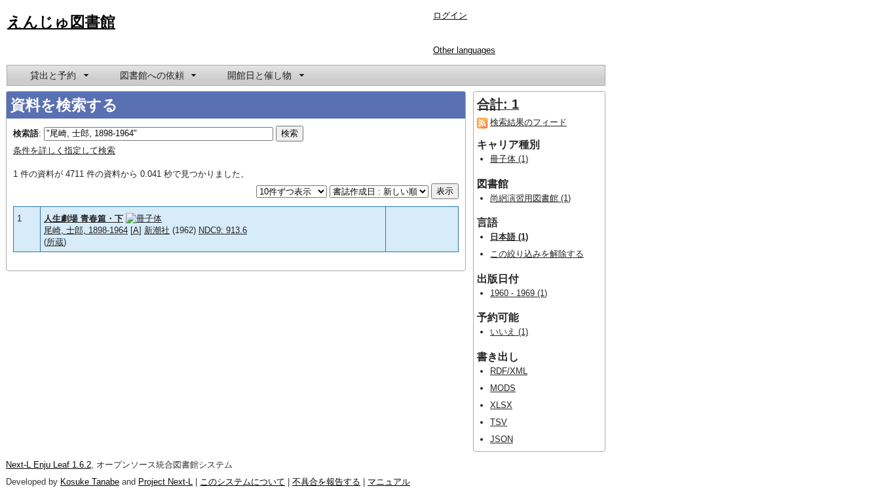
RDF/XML (508, 371)
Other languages (464, 50)
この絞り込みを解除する (537, 254)
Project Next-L (165, 482)
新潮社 (157, 230)
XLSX (501, 405)
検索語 (26, 133)
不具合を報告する (326, 482)
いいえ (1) (509, 332)
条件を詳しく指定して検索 (64, 150)
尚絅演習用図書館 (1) (530, 198)
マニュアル (389, 482)
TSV (498, 422)
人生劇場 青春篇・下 (83, 218)
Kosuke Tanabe (89, 482)
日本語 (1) (509, 237)
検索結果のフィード (528, 122)
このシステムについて (242, 482)
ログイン (450, 15)
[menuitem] (58, 75)
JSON (501, 439)
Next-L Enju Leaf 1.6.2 (48, 465)
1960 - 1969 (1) (518, 293)
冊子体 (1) (509, 159)
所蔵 (55, 242)
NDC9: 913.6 (223, 230)
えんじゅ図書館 (61, 21)
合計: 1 (498, 104)
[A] (136, 230)
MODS (503, 388)
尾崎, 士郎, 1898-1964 (86, 230)
